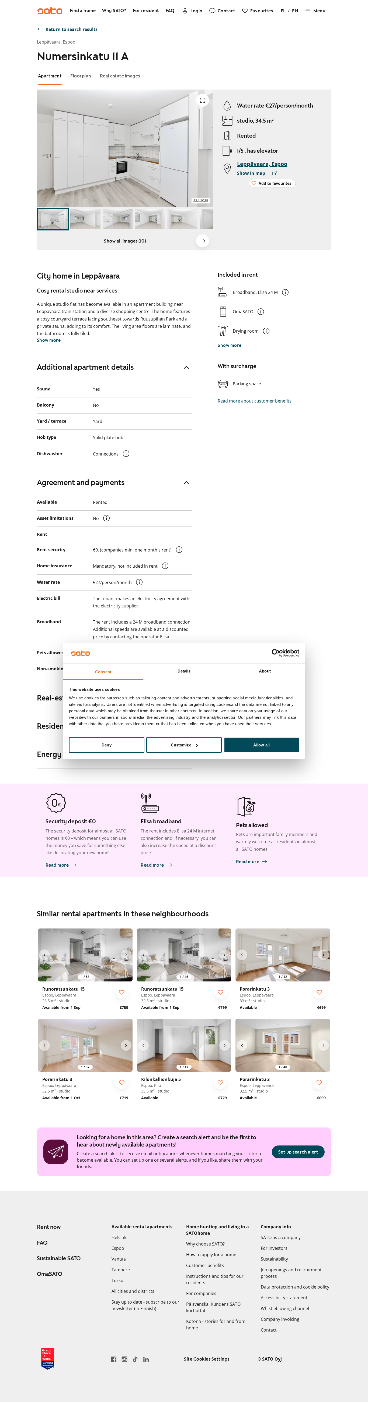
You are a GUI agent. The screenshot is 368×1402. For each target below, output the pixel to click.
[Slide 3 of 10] (118, 219)
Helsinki (119, 1237)
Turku (117, 1280)
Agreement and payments (81, 482)
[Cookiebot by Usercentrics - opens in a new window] (275, 653)
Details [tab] (184, 670)
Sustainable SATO (59, 1258)
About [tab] (265, 670)
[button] (285, 292)
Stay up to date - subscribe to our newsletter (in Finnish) (145, 1305)
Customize (181, 745)
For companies (201, 1293)
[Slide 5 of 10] (182, 219)
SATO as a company (281, 1237)
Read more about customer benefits (254, 401)
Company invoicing (280, 1319)
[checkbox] (121, 992)
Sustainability (274, 1259)
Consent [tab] (103, 671)
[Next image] (202, 240)
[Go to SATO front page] (49, 10)
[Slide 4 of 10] (150, 219)
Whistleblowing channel (285, 1308)
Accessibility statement (284, 1298)
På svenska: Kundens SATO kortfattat (213, 1307)
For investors (274, 1248)
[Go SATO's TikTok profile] (135, 1359)
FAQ (42, 1243)
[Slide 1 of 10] (53, 219)
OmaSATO (49, 1274)
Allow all (261, 745)
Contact (269, 1330)
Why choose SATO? (205, 1244)
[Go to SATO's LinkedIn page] (146, 1359)
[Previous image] (44, 954)
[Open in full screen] (202, 100)
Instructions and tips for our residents (215, 1279)
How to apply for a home (211, 1255)
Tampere (121, 1270)
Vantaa (119, 1259)
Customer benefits (205, 1265)
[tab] (50, 76)
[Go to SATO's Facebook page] (113, 1359)
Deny (106, 745)
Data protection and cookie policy (295, 1287)
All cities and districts (133, 1291)
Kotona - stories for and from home (215, 1324)
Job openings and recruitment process (291, 1273)
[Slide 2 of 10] (85, 219)
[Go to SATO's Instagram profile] (124, 1359)
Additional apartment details (85, 367)
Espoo (118, 1248)
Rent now (49, 1227)
